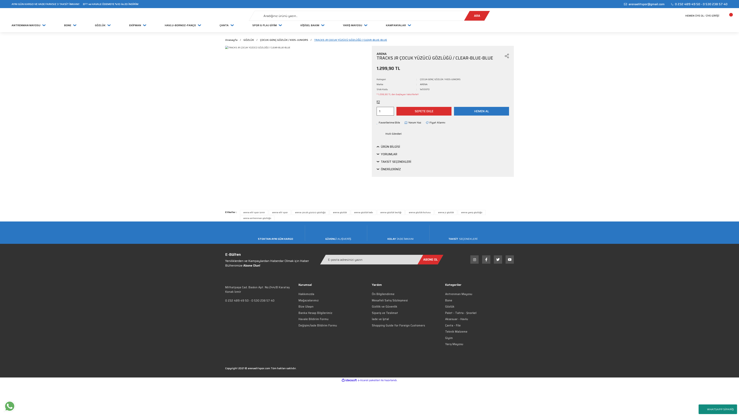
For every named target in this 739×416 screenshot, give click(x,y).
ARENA (423, 84)
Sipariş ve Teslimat (385, 313)
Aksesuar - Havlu (456, 319)
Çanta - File (453, 325)
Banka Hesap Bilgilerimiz (315, 313)
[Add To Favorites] (500, 56)
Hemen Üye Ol (694, 16)
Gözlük (449, 306)
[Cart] (726, 16)
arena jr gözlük (446, 212)
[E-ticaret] (369, 380)
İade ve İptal (380, 319)
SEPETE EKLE (424, 111)
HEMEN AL (481, 111)
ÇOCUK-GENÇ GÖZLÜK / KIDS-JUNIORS (440, 79)
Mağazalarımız (308, 300)
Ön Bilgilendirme (383, 294)
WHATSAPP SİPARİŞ (720, 409)
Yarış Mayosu (454, 344)
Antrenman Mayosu (458, 294)
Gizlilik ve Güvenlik (384, 306)
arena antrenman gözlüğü (257, 218)
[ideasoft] (349, 380)
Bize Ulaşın (305, 306)
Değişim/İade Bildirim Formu (317, 325)
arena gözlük (340, 212)
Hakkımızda (306, 294)
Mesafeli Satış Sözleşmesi (390, 300)
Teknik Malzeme (456, 331)
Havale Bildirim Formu (313, 319)
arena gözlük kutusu (420, 212)
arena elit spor (280, 212)
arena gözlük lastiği (390, 212)
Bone (448, 300)
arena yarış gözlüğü (471, 212)
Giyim (449, 338)
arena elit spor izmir (254, 212)
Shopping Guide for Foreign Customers (398, 325)
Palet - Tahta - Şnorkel (461, 313)
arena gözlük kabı (363, 212)
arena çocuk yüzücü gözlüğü (310, 212)
